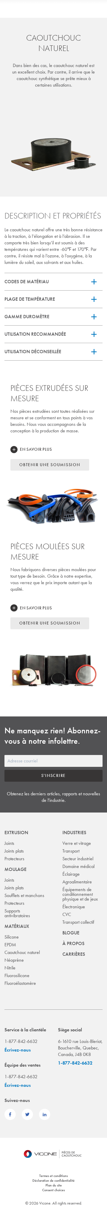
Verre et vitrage (76, 843)
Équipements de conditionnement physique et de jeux (80, 894)
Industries (74, 832)
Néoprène (14, 960)
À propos (73, 943)
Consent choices (53, 1190)
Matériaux (16, 926)
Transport (70, 851)
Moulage (15, 869)
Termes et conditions (53, 1175)
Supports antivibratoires (17, 913)
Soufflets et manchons (24, 895)
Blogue (70, 933)
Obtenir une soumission (49, 464)
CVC (66, 914)
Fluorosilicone (16, 975)
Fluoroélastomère (20, 983)
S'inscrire (53, 775)
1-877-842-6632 (75, 1063)
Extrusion (16, 832)
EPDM (10, 945)
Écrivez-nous (17, 1050)
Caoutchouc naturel (22, 952)
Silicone (11, 937)
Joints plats (14, 851)
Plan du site (53, 1185)
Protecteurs (14, 859)
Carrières (73, 954)
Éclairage (71, 874)
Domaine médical (78, 866)
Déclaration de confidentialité (53, 1180)
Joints (9, 843)
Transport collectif (78, 922)
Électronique (73, 907)
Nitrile (9, 968)
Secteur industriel (77, 859)
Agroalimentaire (77, 882)
